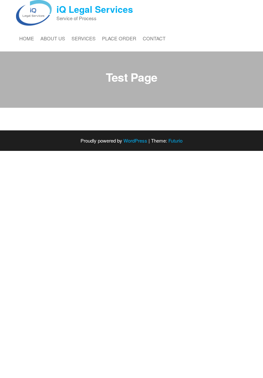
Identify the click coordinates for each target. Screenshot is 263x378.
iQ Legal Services (94, 9)
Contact (154, 38)
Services (84, 38)
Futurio (175, 140)
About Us (52, 38)
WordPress (135, 140)
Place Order (119, 38)
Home (26, 38)
